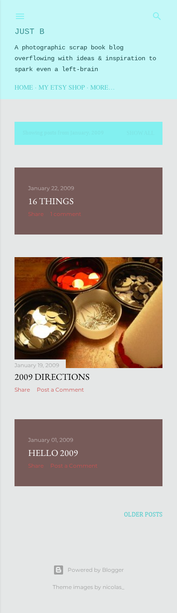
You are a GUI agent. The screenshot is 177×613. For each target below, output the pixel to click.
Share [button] (36, 214)
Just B (29, 31)
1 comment (65, 214)
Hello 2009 (53, 453)
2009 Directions (52, 377)
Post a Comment (60, 389)
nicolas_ (113, 587)
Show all (140, 133)
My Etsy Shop (62, 87)
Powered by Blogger (96, 569)
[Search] (157, 14)
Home (24, 87)
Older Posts (143, 515)
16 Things (51, 201)
